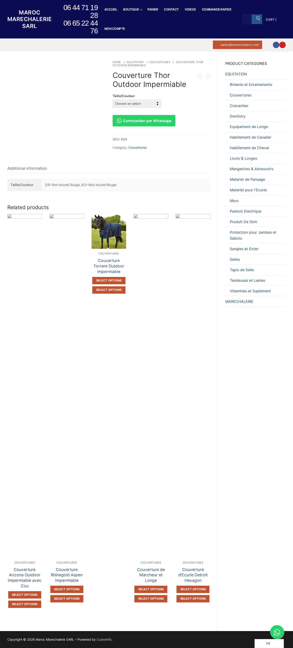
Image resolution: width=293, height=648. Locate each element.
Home (117, 62)
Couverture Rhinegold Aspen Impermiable (67, 575)
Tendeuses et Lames (247, 280)
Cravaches (239, 105)
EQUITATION (135, 62)
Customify (104, 639)
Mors (234, 200)
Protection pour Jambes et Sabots (253, 235)
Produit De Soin (243, 221)
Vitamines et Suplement (250, 291)
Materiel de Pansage (247, 179)
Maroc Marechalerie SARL (29, 19)
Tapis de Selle (242, 270)
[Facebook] (276, 45)
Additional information (27, 168)
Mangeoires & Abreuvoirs (251, 169)
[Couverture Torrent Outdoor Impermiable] (208, 76)
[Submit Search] (257, 19)
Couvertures (159, 62)
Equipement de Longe (249, 126)
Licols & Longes (243, 158)
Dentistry (238, 116)
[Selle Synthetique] (200, 76)
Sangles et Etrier (244, 248)
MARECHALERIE (239, 301)
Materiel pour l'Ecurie (248, 190)
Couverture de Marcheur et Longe (151, 575)
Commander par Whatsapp (146, 120)
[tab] (27, 168)
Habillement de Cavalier (250, 137)
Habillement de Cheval (249, 147)
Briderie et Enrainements (251, 84)
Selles (235, 259)
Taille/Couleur (124, 96)
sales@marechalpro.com (239, 44)
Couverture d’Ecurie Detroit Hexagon (193, 575)
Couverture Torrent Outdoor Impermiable (108, 266)
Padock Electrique (245, 211)
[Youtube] (282, 45)
